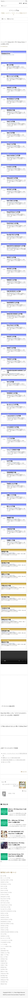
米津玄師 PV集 (4, 981)
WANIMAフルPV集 (5, 936)
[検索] (26, 1)
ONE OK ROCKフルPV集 (6, 919)
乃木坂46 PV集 (4, 977)
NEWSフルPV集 (4, 913)
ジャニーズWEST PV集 (6, 946)
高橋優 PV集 (3, 961)
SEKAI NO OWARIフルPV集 (7, 923)
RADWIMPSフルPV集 (6, 921)
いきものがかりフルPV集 (6, 940)
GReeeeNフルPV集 (5, 896)
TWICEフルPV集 (4, 929)
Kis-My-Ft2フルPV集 (6, 909)
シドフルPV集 (4, 944)
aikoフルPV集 (4, 888)
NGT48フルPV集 (4, 915)
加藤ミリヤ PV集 (4, 954)
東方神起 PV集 (4, 975)
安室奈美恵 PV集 (4, 950)
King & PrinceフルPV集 (6, 905)
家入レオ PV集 (4, 957)
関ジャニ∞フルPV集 (5, 878)
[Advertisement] (12, 32)
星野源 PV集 (3, 967)
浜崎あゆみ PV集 (4, 979)
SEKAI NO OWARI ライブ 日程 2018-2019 (14, 760)
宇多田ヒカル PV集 (5, 952)
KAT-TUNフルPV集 (5, 902)
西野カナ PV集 (4, 971)
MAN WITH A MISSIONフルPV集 (8, 911)
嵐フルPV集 (3, 875)
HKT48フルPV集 (4, 900)
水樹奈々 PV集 (4, 965)
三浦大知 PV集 (4, 963)
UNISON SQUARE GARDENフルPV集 (9, 932)
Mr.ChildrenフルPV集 (6, 884)
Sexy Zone (24, 771)
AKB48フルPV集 (4, 882)
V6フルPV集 (3, 934)
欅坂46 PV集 (4, 984)
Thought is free (22, 994)
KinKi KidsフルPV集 (5, 907)
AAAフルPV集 (4, 886)
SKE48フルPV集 (4, 925)
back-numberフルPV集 (6, 892)
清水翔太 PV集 (4, 969)
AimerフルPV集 (4, 890)
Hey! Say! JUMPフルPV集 (7, 880)
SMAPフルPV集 (4, 927)
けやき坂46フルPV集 (5, 942)
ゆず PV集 (3, 948)
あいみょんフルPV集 (5, 938)
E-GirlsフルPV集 (4, 894)
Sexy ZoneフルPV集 (5, 898)
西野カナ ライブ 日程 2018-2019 (11, 757)
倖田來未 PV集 (4, 959)
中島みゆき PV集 (4, 973)
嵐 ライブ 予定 (6, 762)
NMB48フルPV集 (5, 917)
